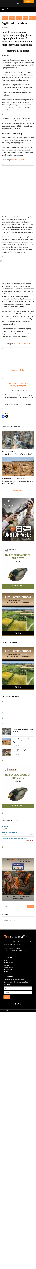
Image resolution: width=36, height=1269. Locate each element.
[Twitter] (18, 1004)
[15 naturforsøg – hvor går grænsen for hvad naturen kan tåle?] (18, 466)
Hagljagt (12, 17)
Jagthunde (32, 17)
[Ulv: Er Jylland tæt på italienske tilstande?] (6, 752)
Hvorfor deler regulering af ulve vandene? (17, 454)
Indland (19, 17)
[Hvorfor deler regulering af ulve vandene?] (18, 440)
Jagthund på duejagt (18, 370)
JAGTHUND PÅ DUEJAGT (21, 344)
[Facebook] (15, 1004)
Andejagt (5, 17)
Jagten (25, 17)
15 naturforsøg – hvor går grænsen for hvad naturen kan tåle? (22, 740)
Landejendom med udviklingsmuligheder (14, 838)
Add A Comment (18, 490)
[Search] (33, 10)
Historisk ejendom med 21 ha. (11, 832)
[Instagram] (20, 1004)
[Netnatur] (18, 9)
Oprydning (5, 826)
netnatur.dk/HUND (17, 160)
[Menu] (3, 10)
